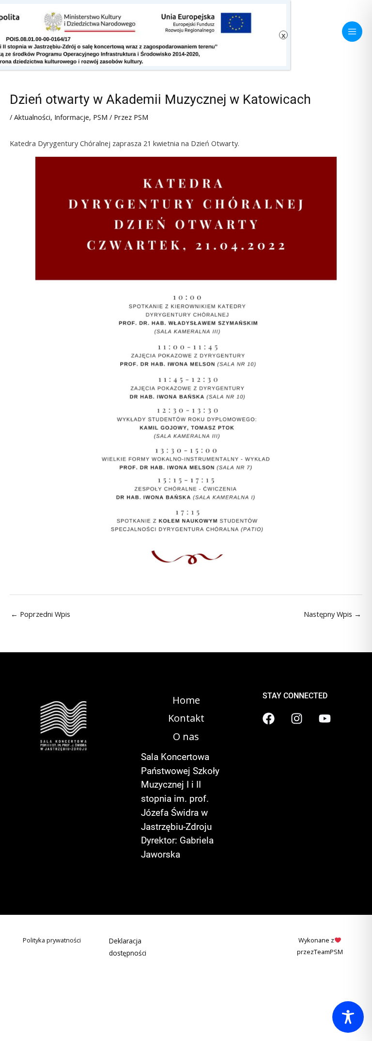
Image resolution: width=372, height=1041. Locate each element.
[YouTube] (325, 718)
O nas (186, 736)
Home (186, 700)
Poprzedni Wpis (40, 614)
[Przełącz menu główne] (352, 31)
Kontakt (186, 718)
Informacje (71, 117)
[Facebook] (269, 718)
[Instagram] (297, 718)
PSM (100, 117)
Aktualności (32, 117)
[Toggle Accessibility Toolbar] (348, 1017)
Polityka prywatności (52, 940)
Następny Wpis (332, 614)
